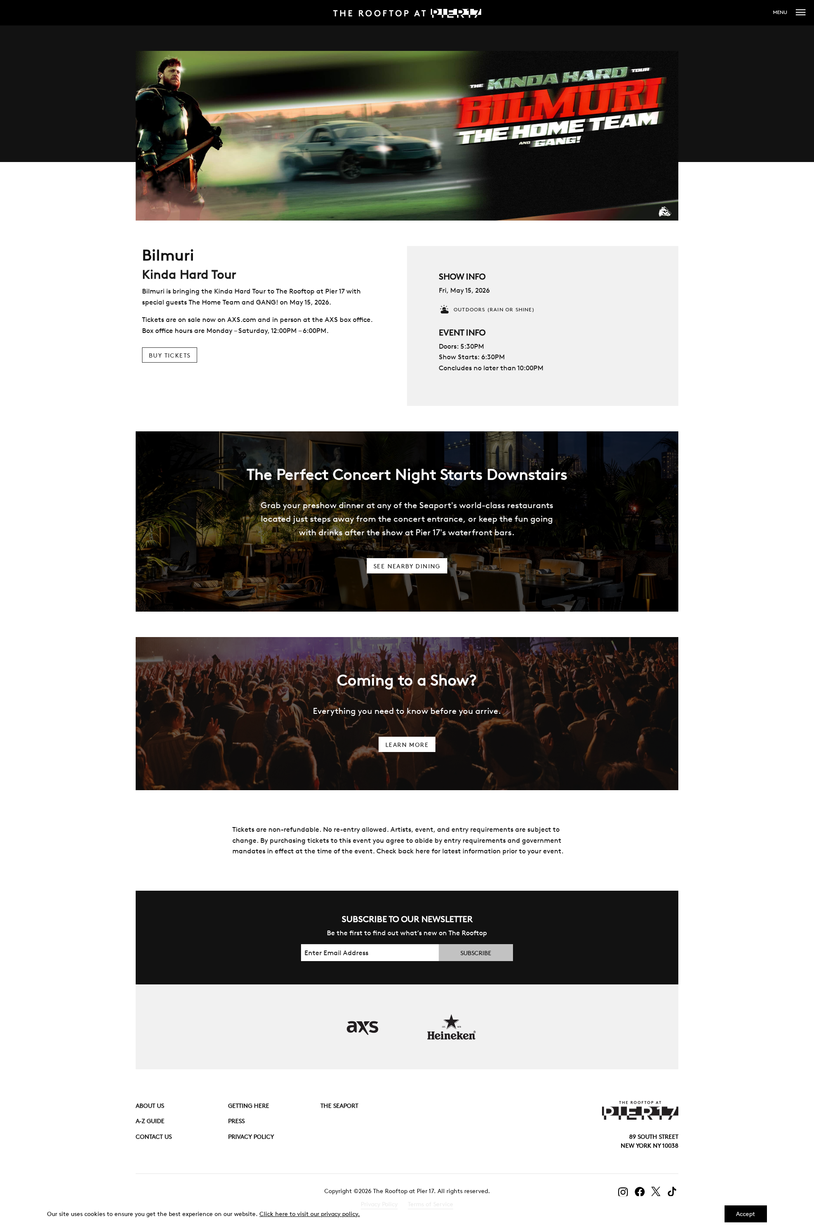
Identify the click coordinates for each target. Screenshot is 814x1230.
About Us (150, 1106)
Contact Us (154, 1137)
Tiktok (673, 1191)
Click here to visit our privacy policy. (309, 1214)
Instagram (623, 1192)
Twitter (656, 1191)
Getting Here (248, 1106)
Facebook (640, 1192)
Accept (745, 1214)
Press (236, 1121)
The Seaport (339, 1106)
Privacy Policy (251, 1137)
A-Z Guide (150, 1121)
